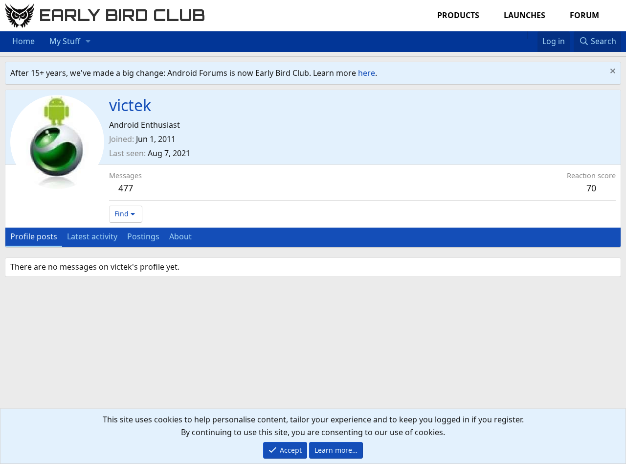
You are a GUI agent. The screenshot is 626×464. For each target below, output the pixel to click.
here (366, 73)
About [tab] (180, 236)
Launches (524, 15)
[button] (88, 41)
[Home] (522, 35)
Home (23, 41)
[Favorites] (532, 35)
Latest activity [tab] (92, 236)
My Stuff (64, 41)
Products (458, 15)
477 (125, 188)
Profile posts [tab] (33, 236)
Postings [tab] (143, 236)
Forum (584, 15)
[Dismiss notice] (611, 72)
